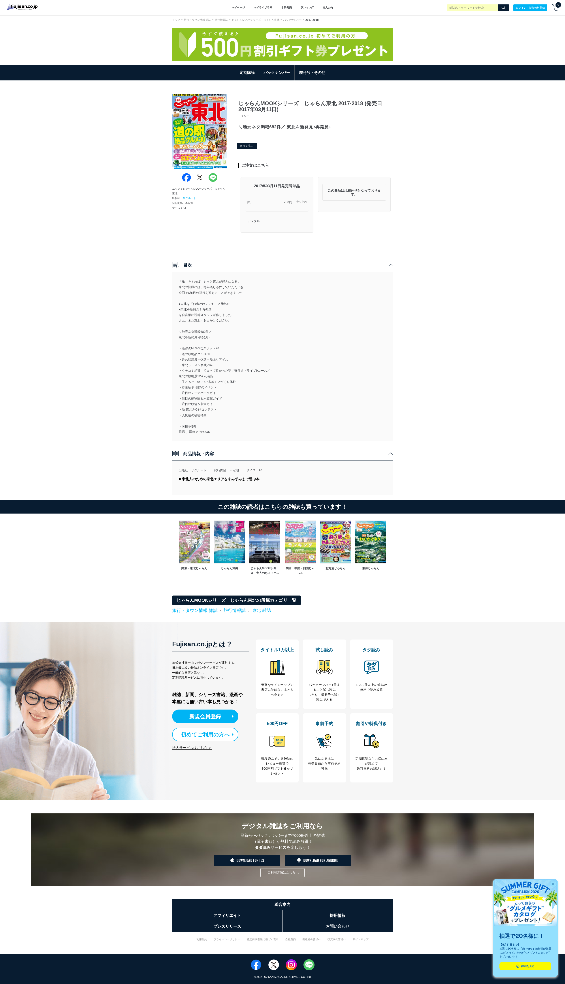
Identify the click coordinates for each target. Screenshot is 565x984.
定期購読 (247, 72)
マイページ (238, 7)
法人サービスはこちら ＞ (192, 748)
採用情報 (338, 915)
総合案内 (282, 904)
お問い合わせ (338, 926)
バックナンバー (292, 19)
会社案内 (290, 939)
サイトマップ (361, 939)
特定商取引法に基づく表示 (263, 939)
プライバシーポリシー (227, 939)
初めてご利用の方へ (205, 734)
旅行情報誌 (221, 19)
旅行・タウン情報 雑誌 (197, 19)
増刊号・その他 (312, 72)
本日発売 (286, 7)
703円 (288, 202)
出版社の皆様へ (311, 939)
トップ (176, 19)
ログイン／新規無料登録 (530, 7)
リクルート (189, 198)
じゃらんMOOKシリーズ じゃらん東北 (255, 19)
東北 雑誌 (261, 610)
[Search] (503, 7)
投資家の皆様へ (337, 939)
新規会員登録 (205, 716)
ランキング (307, 7)
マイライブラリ (263, 7)
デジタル (253, 221)
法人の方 (328, 7)
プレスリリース (227, 926)
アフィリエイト (227, 915)
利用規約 (201, 939)
